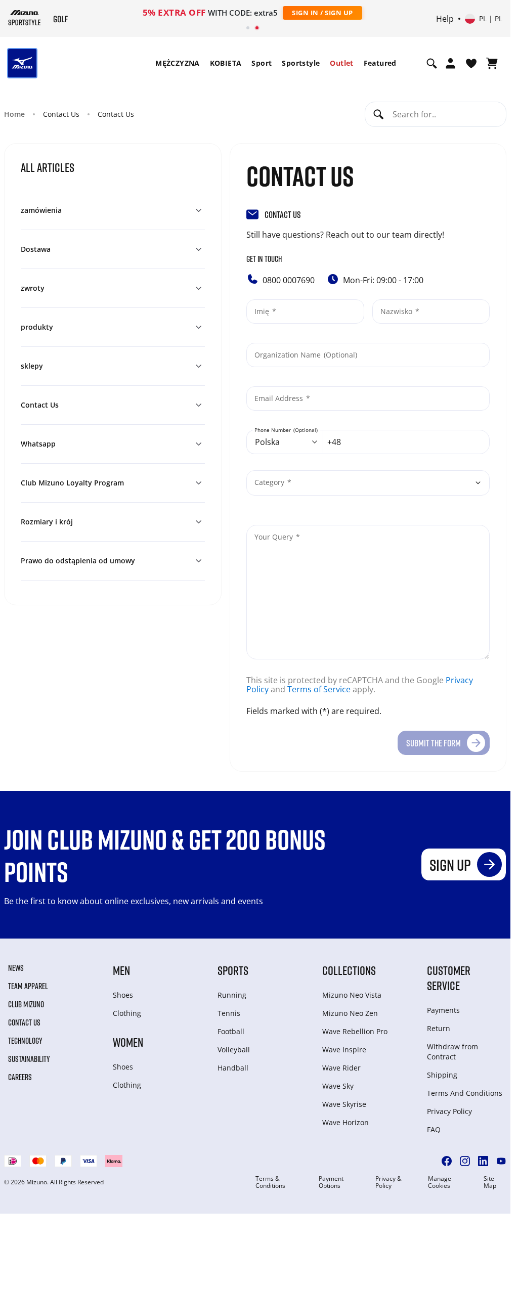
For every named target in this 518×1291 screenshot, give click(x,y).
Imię (262, 311)
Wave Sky (338, 1086)
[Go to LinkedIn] (483, 1161)
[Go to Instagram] (465, 1161)
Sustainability (29, 1059)
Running (232, 995)
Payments (443, 1010)
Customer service (448, 978)
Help (445, 18)
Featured (380, 63)
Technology (25, 1041)
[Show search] (431, 63)
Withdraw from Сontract (452, 1051)
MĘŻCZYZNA (177, 63)
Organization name (288, 355)
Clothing (127, 1013)
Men (121, 970)
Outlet (341, 63)
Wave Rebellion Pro (354, 1031)
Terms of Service (319, 689)
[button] (113, 210)
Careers (20, 1077)
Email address (279, 398)
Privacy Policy (449, 1111)
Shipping (442, 1075)
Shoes (123, 995)
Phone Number (273, 429)
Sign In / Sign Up (322, 12)
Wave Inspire (344, 1049)
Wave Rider (341, 1068)
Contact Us (24, 1022)
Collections (349, 970)
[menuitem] (177, 63)
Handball (233, 1068)
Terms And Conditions (464, 1093)
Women (128, 1042)
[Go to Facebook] (447, 1161)
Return (438, 1028)
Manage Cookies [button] (439, 1182)
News (16, 968)
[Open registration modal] (450, 63)
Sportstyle (301, 63)
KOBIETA (226, 63)
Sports (233, 970)
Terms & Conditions (270, 1182)
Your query (274, 537)
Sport (261, 63)
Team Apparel (28, 986)
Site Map (490, 1182)
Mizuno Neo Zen (350, 1013)
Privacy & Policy (388, 1182)
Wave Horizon (345, 1122)
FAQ (434, 1129)
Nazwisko (397, 311)
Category (270, 482)
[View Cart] (492, 63)
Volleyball (234, 1049)
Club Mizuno (26, 1004)
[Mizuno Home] (24, 17)
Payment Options (331, 1182)
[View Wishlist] (471, 63)
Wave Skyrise (344, 1104)
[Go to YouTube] (501, 1161)
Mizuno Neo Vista (351, 995)
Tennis (229, 1013)
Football (231, 1031)
